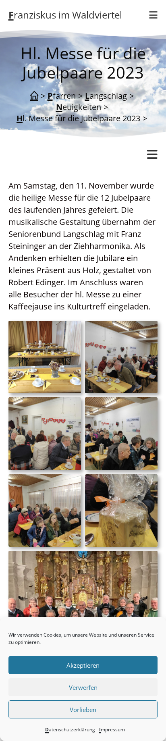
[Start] (34, 96)
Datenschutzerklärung (70, 729)
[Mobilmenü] (153, 15)
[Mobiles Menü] (152, 155)
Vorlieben (83, 710)
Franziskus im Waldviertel (65, 14)
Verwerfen (83, 687)
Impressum (112, 729)
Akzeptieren (83, 665)
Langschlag (29, 177)
